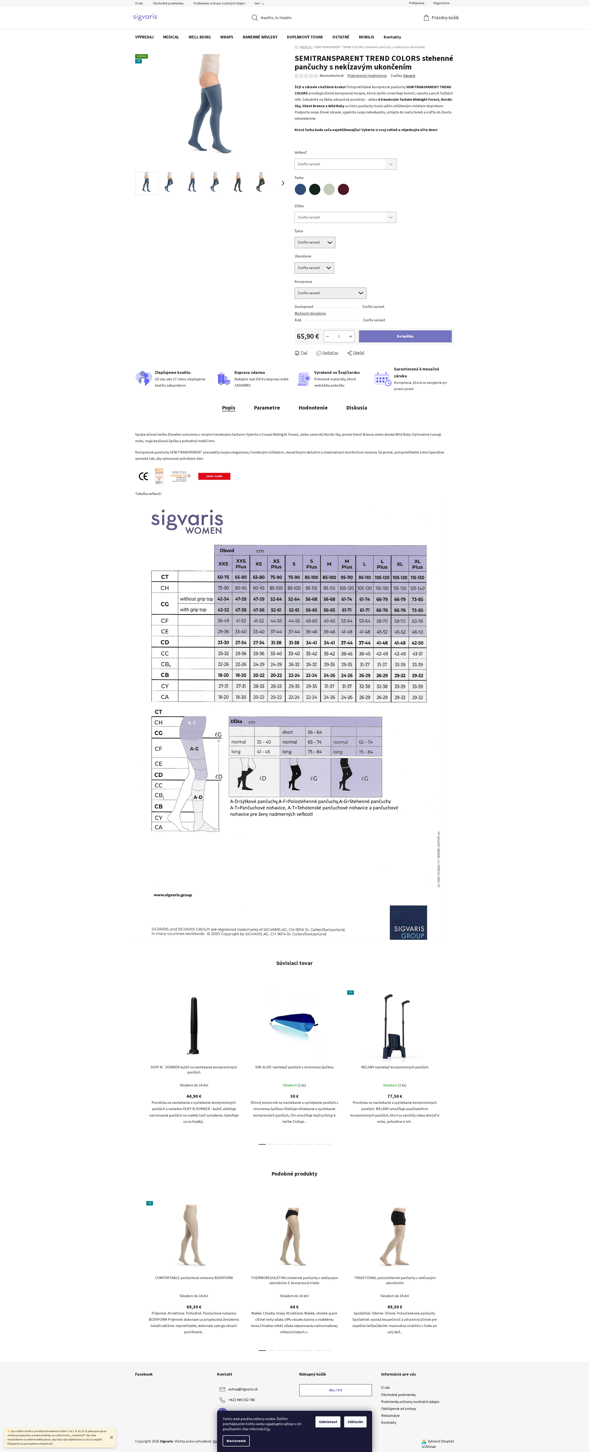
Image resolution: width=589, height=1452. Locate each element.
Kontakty (388, 1422)
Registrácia (441, 3)
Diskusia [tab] (356, 408)
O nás (139, 3)
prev (139, 1066)
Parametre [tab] (267, 408)
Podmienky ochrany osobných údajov (219, 3)
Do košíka (405, 336)
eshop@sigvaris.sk (243, 1389)
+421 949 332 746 (241, 1399)
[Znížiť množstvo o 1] (327, 336)
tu (268, 1429)
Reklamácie (390, 1415)
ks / (335, 1390)
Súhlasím (355, 1421)
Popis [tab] (228, 408)
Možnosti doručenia (310, 313)
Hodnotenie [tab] (313, 408)
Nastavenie (236, 1440)
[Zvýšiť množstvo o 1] (350, 336)
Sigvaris (409, 75)
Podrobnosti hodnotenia (367, 75)
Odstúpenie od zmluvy (398, 1408)
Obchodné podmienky (168, 3)
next (450, 1066)
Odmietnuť (328, 1421)
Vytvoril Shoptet (441, 1441)
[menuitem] (144, 37)
